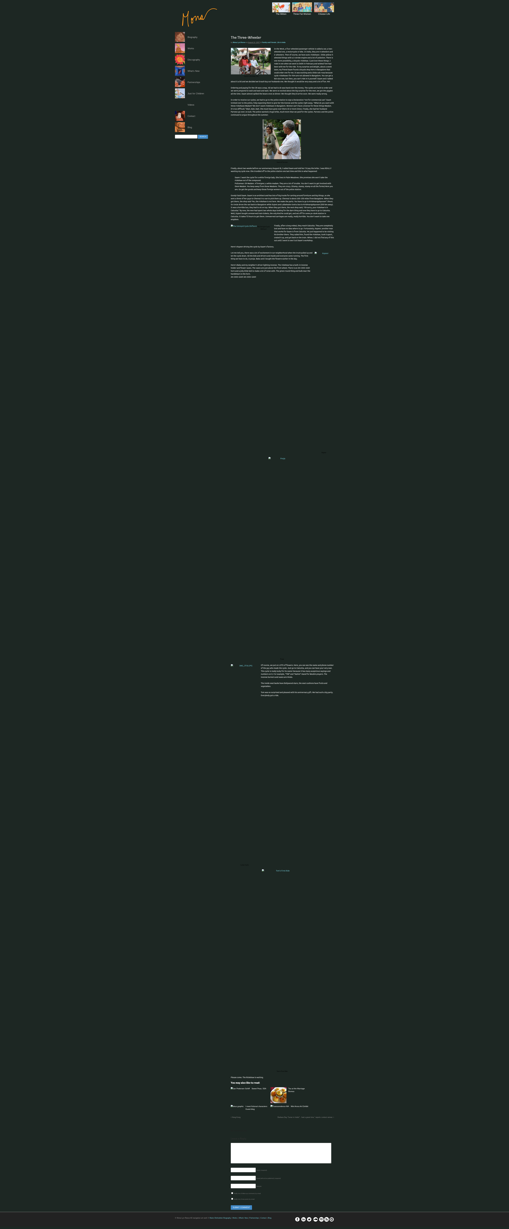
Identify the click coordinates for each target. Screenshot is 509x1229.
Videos (191, 105)
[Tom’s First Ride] (282, 969)
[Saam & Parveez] (282, 139)
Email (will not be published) (268, 1178)
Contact (191, 116)
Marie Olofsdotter (216, 1218)
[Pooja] (282, 557)
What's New (243, 1218)
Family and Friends (269, 42)
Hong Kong (235, 1117)
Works (191, 48)
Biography (193, 37)
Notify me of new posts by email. (244, 1199)
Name (261, 1170)
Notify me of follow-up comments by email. (247, 1193)
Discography (194, 59)
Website (259, 1186)
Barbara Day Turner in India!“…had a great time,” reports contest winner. (305, 1117)
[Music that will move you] (197, 30)
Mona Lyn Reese (239, 42)
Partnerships (194, 82)
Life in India (281, 42)
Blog (190, 127)
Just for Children (196, 93)
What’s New (193, 71)
